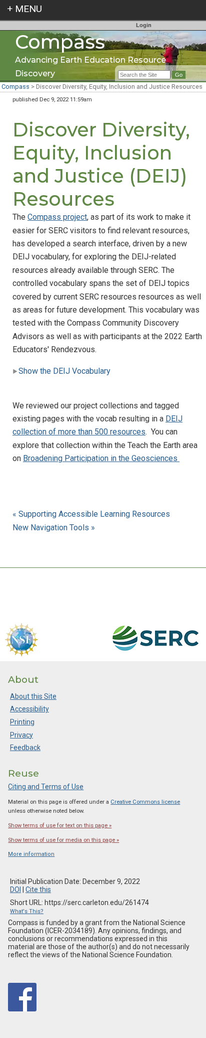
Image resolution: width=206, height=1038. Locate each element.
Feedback (25, 748)
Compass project (57, 217)
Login (144, 25)
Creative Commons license (145, 802)
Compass (16, 86)
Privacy (21, 735)
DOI (15, 889)
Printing (22, 722)
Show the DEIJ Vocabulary (64, 371)
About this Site (33, 696)
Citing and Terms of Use (46, 787)
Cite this (38, 889)
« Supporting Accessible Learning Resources (92, 514)
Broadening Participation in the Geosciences (101, 458)
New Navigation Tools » (53, 527)
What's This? (27, 911)
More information (31, 854)
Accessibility (29, 709)
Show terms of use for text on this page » (60, 825)
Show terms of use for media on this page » (63, 840)
